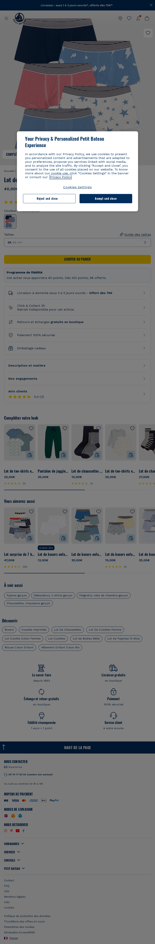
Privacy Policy (60, 177)
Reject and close (47, 198)
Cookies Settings (77, 187)
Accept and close (105, 198)
